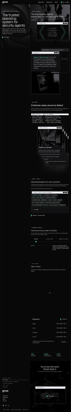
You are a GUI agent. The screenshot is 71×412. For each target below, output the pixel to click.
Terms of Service (6, 409)
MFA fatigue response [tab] (38, 202)
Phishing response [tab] (51, 197)
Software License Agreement (16, 409)
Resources (49, 2)
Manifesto (41, 2)
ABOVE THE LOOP (63, 239)
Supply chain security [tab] (38, 197)
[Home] (5, 2)
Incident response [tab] (37, 195)
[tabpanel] (50, 209)
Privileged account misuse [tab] (53, 202)
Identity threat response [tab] (55, 200)
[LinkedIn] (3, 405)
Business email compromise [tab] (39, 200)
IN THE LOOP (49, 239)
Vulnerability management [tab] (50, 195)
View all (64, 319)
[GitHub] (6, 405)
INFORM (36, 239)
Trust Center (25, 409)
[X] (8, 405)
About (56, 2)
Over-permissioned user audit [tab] (40, 205)
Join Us (5, 401)
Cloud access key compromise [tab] (57, 205)
